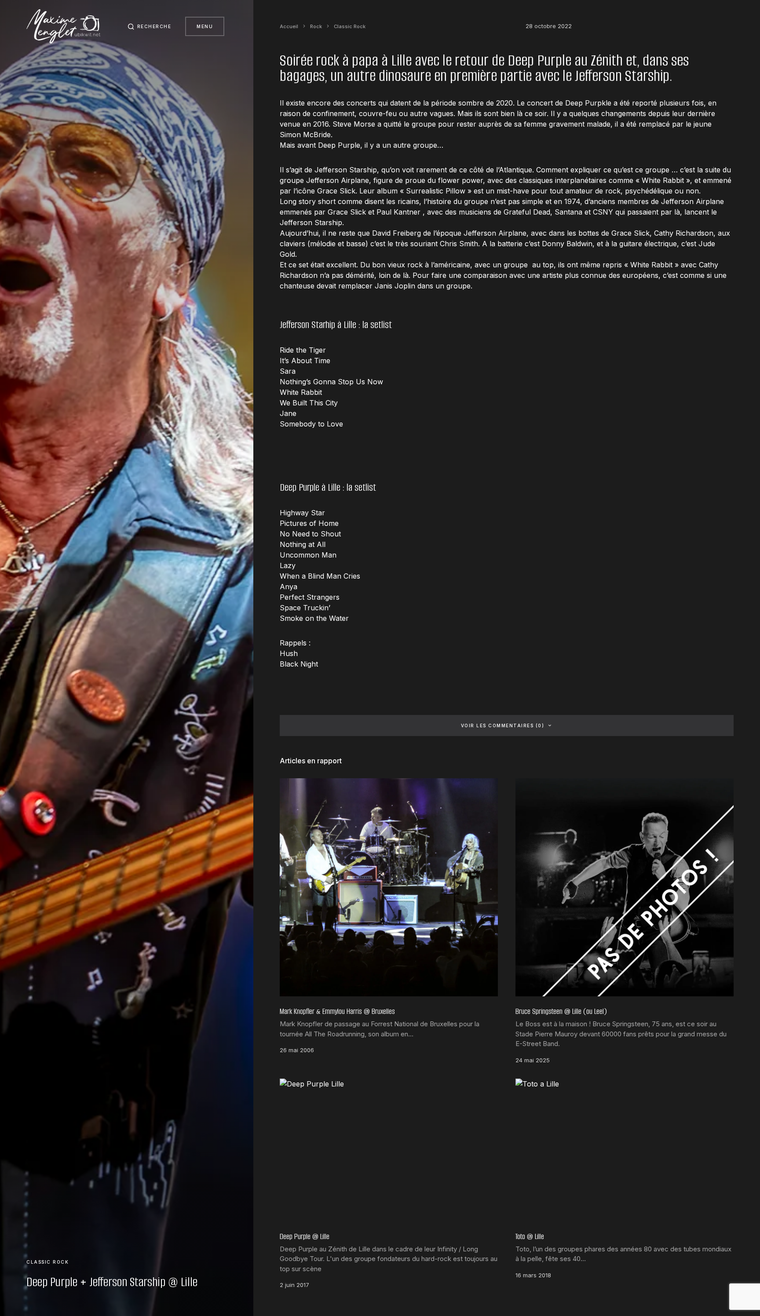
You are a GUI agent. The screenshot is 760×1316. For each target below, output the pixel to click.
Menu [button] (205, 26)
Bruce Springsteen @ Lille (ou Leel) (561, 1011)
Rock (316, 26)
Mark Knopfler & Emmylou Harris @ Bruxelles (337, 1011)
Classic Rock (47, 1262)
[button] (149, 26)
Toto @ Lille (529, 1236)
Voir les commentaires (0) (502, 725)
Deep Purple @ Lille (304, 1236)
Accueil (289, 26)
